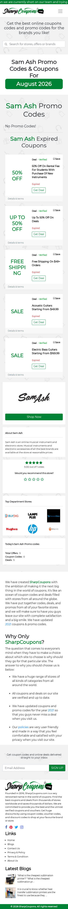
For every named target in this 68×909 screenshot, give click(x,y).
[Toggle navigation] (60, 11)
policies (23, 727)
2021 (8, 624)
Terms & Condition (17, 856)
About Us (12, 860)
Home (11, 840)
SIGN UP (57, 768)
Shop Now (34, 417)
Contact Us (13, 848)
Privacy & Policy (16, 852)
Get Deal (38, 190)
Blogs (10, 844)
